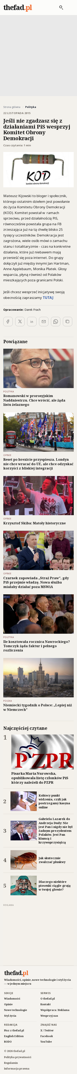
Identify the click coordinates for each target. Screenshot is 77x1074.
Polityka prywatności (17, 1057)
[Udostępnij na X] (20, 321)
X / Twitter (47, 1030)
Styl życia (10, 1015)
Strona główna (11, 107)
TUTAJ (48, 297)
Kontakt (45, 1004)
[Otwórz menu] (69, 7)
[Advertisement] (38, 55)
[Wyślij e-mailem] (43, 321)
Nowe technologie (15, 1010)
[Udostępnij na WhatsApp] (55, 321)
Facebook (46, 1036)
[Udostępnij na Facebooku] (8, 321)
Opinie (8, 1004)
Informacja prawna (16, 1068)
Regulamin (11, 1063)
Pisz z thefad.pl (14, 1030)
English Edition (14, 1036)
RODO (8, 1041)
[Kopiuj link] (67, 321)
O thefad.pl (47, 998)
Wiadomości (12, 998)
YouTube (46, 1041)
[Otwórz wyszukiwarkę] (59, 7)
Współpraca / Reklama (54, 1010)
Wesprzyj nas (49, 1015)
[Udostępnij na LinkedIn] (32, 321)
